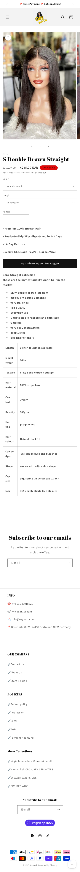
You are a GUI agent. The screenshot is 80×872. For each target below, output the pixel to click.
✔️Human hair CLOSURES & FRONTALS (30, 769)
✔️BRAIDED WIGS (17, 786)
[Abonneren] (68, 563)
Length (6, 195)
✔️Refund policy (17, 704)
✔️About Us (14, 672)
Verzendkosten (9, 173)
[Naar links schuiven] (32, 146)
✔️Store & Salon (17, 680)
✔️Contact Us (15, 664)
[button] (7, 17)
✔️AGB (11, 729)
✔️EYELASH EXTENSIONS (21, 777)
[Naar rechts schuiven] (48, 146)
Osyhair (34, 865)
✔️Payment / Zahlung (20, 737)
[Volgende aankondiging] (73, 4)
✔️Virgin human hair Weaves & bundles (31, 761)
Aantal (6, 211)
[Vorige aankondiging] (7, 4)
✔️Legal (12, 720)
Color (5, 178)
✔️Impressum (15, 712)
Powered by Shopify (47, 865)
